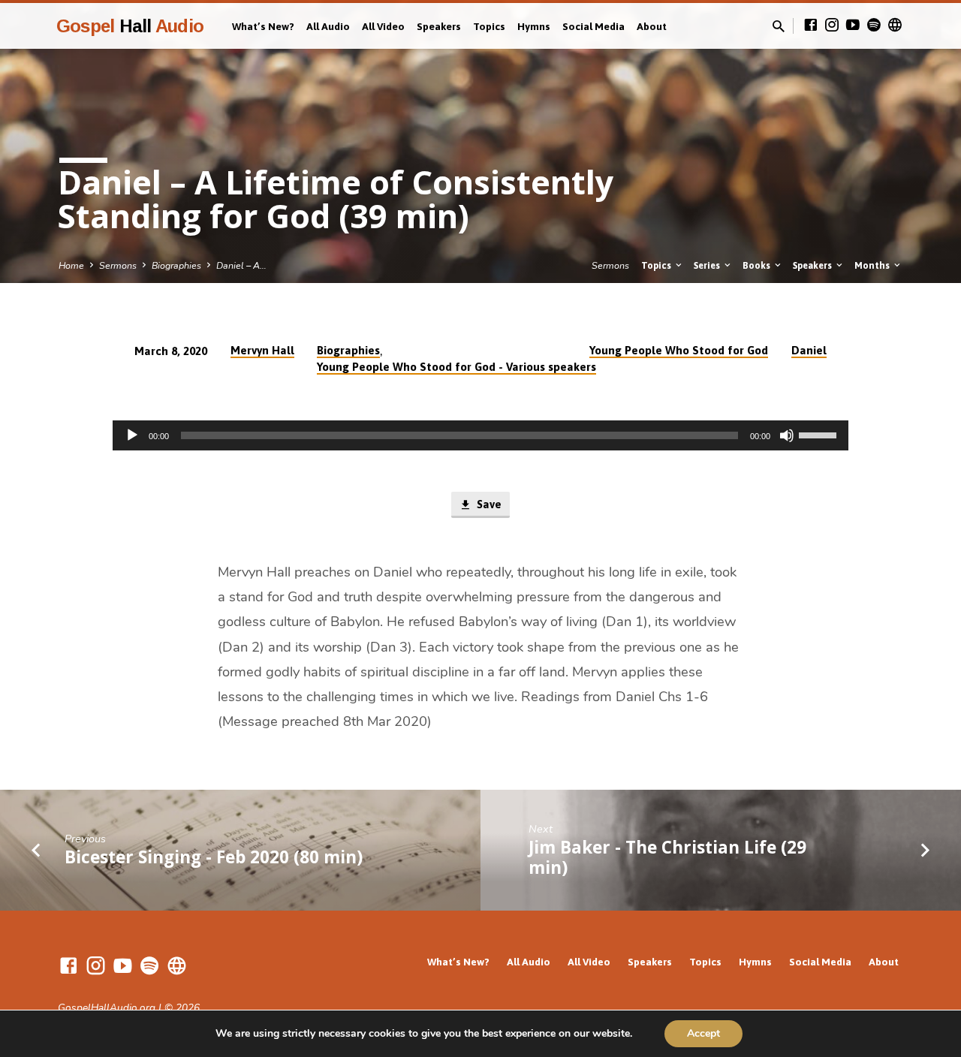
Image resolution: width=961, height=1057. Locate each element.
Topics (489, 26)
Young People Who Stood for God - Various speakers (456, 366)
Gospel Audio (129, 26)
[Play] (132, 435)
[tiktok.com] (895, 25)
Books (758, 265)
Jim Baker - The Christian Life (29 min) (667, 857)
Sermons (118, 265)
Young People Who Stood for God (678, 350)
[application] (480, 435)
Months (873, 265)
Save (488, 504)
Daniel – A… (241, 265)
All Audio (328, 26)
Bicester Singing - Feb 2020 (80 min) (214, 857)
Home (71, 265)
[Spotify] (874, 25)
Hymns (533, 26)
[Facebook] (811, 25)
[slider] (820, 433)
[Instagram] (832, 25)
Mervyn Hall (262, 350)
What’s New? (263, 26)
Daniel (809, 350)
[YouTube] (853, 25)
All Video (383, 26)
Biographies (176, 265)
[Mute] (786, 435)
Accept (703, 1033)
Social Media (593, 26)
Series (708, 265)
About (652, 26)
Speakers (439, 26)
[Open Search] (778, 27)
